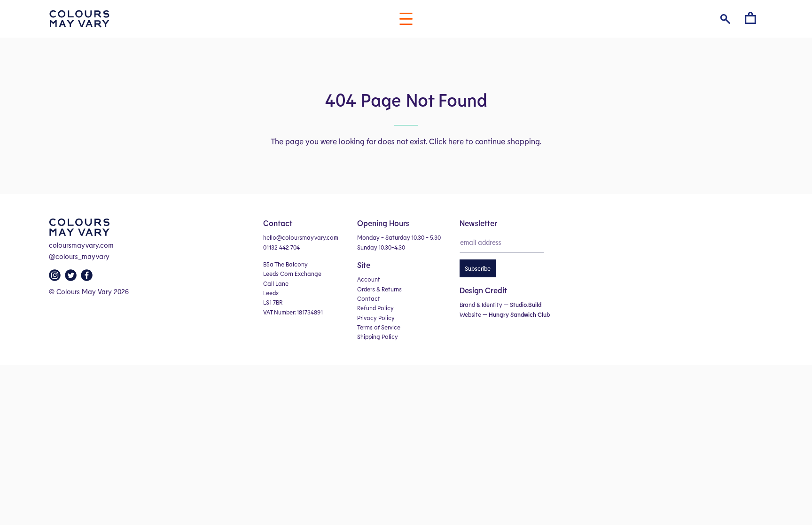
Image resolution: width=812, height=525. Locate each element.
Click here (446, 141)
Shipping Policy (377, 336)
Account (368, 279)
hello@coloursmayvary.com (300, 237)
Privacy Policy (376, 317)
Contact (368, 298)
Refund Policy (375, 308)
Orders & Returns (379, 289)
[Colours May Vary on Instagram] (56, 277)
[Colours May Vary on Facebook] (88, 277)
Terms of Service (378, 327)
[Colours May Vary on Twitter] (72, 277)
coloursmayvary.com (81, 245)
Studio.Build (525, 304)
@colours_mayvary (79, 256)
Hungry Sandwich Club (519, 314)
